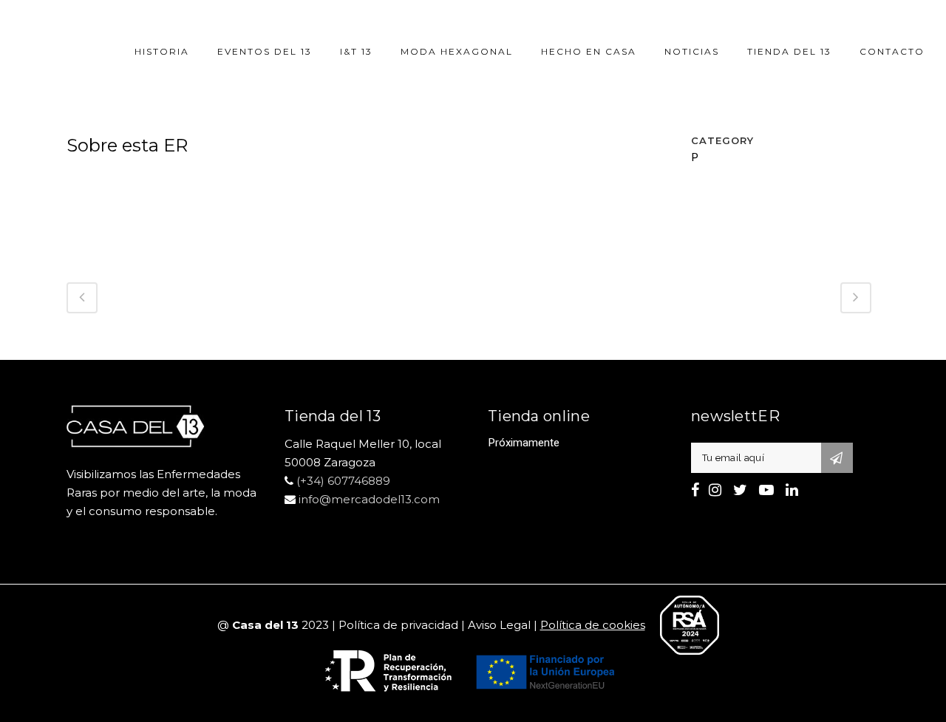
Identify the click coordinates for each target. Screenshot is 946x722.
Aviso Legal (499, 625)
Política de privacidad (398, 625)
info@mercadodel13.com (369, 499)
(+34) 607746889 (343, 481)
